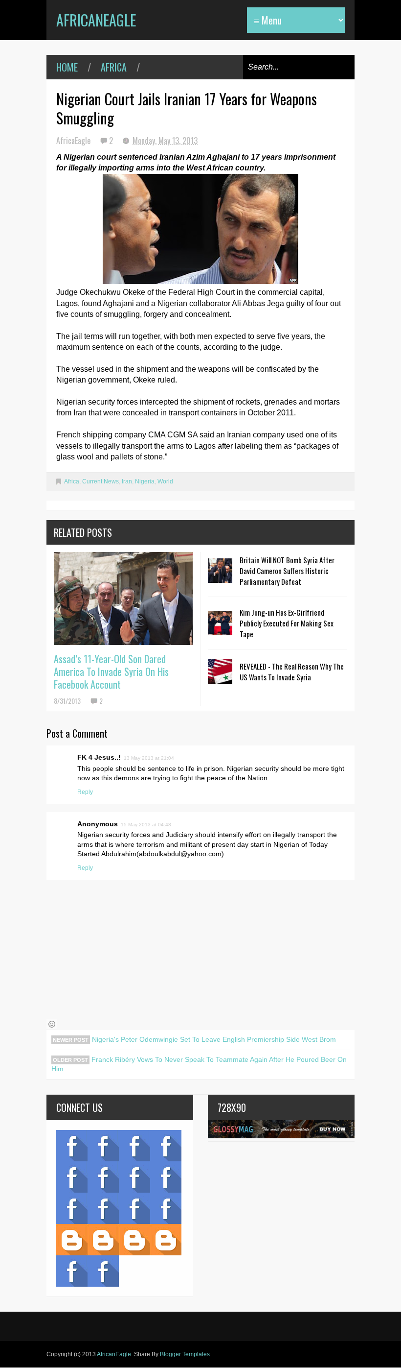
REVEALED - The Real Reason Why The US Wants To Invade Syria (292, 671)
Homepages (165, 1208)
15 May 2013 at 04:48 (146, 824)
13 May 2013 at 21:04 (149, 758)
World (165, 481)
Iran (127, 481)
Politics (72, 1208)
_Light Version (134, 1239)
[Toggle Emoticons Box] (51, 1024)
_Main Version (72, 1239)
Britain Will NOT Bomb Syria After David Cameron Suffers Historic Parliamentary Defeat (287, 570)
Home (67, 67)
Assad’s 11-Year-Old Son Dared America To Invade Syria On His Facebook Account (111, 671)
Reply (85, 792)
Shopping (103, 1208)
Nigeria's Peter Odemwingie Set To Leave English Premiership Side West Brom (213, 1039)
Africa (114, 67)
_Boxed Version (165, 1239)
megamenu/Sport (134, 1208)
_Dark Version (103, 1239)
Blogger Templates (185, 1354)
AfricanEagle (96, 20)
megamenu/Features (165, 1177)
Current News (100, 481)
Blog (72, 1145)
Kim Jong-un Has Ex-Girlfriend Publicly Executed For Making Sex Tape (287, 623)
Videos (103, 1145)
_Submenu (134, 1145)
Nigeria (145, 481)
